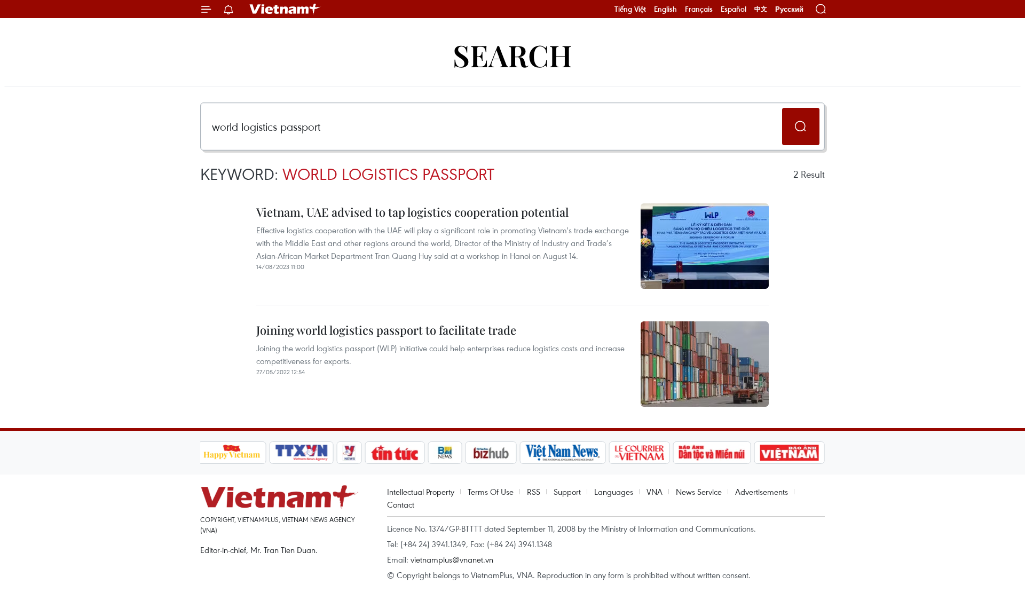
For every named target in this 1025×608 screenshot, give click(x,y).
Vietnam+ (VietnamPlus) (285, 9)
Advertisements (761, 491)
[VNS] (563, 452)
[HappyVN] (232, 452)
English (665, 9)
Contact (400, 504)
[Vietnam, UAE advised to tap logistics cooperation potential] (705, 246)
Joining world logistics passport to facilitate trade (386, 330)
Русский (789, 9)
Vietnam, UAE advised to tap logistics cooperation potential (412, 212)
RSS (533, 491)
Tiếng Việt (630, 9)
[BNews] (445, 452)
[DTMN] (712, 452)
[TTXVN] (301, 452)
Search (512, 55)
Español (733, 9)
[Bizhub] (491, 452)
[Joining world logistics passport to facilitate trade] (705, 364)
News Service (699, 491)
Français (699, 9)
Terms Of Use (491, 491)
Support (567, 491)
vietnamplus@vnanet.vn (452, 559)
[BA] (789, 452)
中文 (760, 9)
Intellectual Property (420, 491)
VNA (654, 491)
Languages (613, 491)
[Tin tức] (394, 452)
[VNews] (348, 452)
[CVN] (639, 452)
